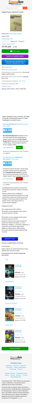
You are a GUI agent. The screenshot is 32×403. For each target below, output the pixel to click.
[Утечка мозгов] (9, 336)
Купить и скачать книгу (15, 56)
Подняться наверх (15, 348)
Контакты (18, 375)
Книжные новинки (10, 373)
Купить (19, 147)
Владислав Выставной (15, 33)
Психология (9, 367)
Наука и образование (20, 367)
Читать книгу (16, 51)
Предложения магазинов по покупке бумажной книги (15, 62)
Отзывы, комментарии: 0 (8, 44)
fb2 (20, 81)
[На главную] (16, 2)
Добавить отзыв (10, 239)
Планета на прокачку (11, 303)
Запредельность (9, 281)
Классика (16, 365)
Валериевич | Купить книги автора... (15, 125)
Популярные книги (22, 373)
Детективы (9, 365)
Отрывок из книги (6, 86)
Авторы (12, 375)
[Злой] (9, 271)
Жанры (7, 375)
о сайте (20, 398)
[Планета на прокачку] (9, 314)
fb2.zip (23, 81)
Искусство (23, 365)
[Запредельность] (9, 292)
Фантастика (13, 369)
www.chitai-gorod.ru (8, 147)
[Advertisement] (16, 102)
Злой (6, 259)
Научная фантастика (11, 69)
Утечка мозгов (9, 325)
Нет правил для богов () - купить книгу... (12, 158)
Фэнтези (20, 369)
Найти (25, 8)
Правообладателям (7, 38)
